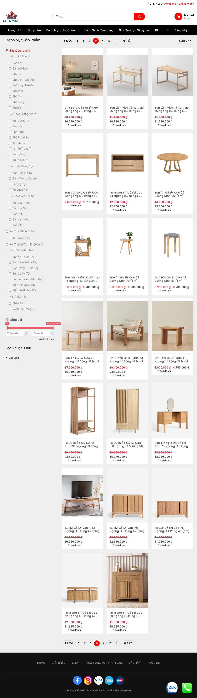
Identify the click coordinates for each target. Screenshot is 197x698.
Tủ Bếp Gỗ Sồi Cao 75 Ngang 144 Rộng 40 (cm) (171, 529)
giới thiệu (58, 662)
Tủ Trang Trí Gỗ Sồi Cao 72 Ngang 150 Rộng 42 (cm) (80, 614)
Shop (75, 662)
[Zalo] (172, 687)
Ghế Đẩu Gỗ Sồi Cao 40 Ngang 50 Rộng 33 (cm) (171, 359)
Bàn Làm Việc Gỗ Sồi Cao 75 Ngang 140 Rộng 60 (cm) (171, 109)
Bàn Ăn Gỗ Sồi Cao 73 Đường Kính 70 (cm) (124, 279)
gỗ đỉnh (154, 662)
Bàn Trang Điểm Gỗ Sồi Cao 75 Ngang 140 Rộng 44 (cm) (171, 444)
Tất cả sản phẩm (20, 50)
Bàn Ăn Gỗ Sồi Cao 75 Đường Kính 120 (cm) (169, 194)
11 (116, 40)
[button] (167, 30)
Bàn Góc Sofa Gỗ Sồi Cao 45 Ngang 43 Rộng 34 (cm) (82, 279)
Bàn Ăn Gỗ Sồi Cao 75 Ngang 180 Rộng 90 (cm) (81, 359)
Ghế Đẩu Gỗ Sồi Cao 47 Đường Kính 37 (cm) (170, 279)
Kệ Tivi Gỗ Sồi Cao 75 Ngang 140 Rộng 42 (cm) (126, 529)
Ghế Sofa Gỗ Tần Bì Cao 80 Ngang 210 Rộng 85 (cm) (81, 109)
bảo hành (135, 662)
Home (41, 662)
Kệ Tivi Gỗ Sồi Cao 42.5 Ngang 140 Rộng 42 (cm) (81, 529)
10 (109, 40)
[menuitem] (14, 30)
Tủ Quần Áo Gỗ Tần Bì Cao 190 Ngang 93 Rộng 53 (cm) (81, 444)
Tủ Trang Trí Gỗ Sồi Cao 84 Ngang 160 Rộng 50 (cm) (125, 194)
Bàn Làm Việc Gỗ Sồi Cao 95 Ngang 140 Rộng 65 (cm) (126, 109)
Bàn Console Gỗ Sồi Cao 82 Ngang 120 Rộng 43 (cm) (81, 194)
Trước (68, 40)
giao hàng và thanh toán (104, 662)
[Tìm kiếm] (139, 16)
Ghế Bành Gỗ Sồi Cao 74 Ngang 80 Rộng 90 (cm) (126, 359)
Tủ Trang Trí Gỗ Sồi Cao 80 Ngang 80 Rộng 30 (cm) (125, 614)
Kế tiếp (127, 40)
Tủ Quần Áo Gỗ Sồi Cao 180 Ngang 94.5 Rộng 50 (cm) (126, 444)
